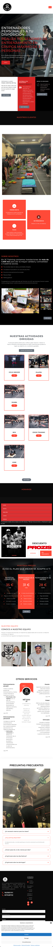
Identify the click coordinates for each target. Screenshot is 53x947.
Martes (4, 508)
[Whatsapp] (28, 904)
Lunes (4, 505)
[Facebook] (28, 902)
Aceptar (26, 934)
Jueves (4, 515)
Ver (14, 375)
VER (4, 713)
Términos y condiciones (35, 945)
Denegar (26, 938)
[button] (51, 923)
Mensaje (4, 919)
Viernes (5, 519)
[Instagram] (32, 902)
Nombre (4, 909)
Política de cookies (17, 945)
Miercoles (5, 512)
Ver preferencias (26, 942)
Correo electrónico (6, 914)
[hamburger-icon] (50, 7)
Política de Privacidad (25, 945)
